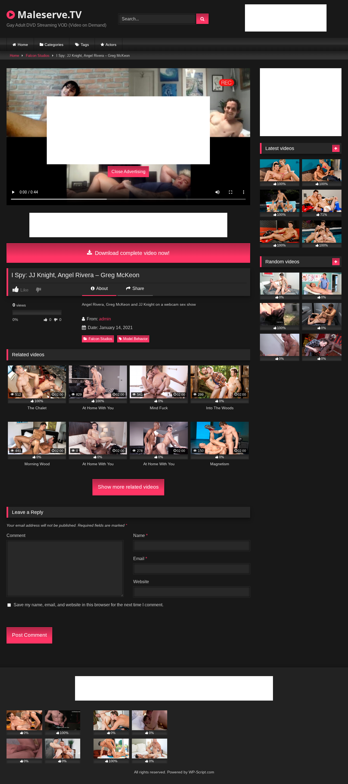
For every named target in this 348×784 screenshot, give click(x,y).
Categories (54, 44)
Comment (16, 535)
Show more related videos (128, 487)
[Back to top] (331, 768)
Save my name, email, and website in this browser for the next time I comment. (88, 604)
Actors (110, 44)
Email (140, 558)
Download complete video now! (131, 253)
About (101, 288)
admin (105, 319)
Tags (85, 44)
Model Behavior (135, 339)
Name (140, 535)
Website (141, 581)
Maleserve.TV (48, 14)
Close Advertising (128, 171)
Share (137, 288)
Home (23, 44)
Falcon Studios (37, 56)
